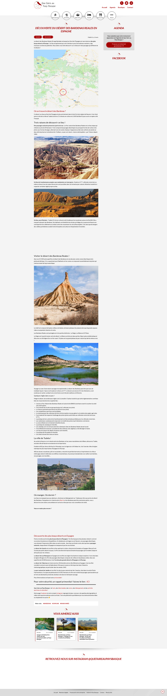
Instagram (60, 593)
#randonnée (64, 603)
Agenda (112, 7)
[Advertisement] (66, 241)
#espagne (55, 603)
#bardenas (47, 603)
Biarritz (62, 500)
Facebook (44, 593)
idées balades (62, 588)
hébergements (79, 588)
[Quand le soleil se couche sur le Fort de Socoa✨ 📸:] (83, 673)
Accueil (104, 7)
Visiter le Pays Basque (92, 692)
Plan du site (109, 692)
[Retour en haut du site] (162, 691)
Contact (130, 7)
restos (70, 588)
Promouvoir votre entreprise (77, 692)
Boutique (121, 7)
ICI (88, 581)
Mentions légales (63, 692)
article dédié (57, 577)
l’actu (53, 588)
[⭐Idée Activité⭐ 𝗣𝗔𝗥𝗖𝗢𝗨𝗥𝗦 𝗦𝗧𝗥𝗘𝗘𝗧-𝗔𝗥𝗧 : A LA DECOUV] (117, 673)
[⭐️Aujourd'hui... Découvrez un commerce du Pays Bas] (50, 673)
